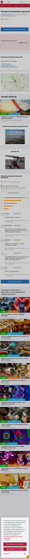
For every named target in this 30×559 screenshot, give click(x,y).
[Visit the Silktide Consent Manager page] (25, 553)
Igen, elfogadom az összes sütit (15, 544)
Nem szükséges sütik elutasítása (15, 549)
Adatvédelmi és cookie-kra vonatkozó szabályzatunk (13, 537)
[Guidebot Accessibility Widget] (27, 556)
